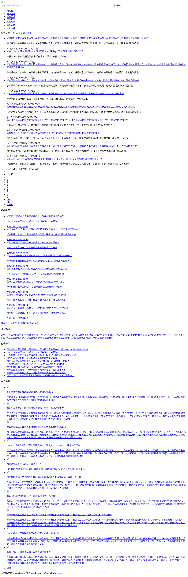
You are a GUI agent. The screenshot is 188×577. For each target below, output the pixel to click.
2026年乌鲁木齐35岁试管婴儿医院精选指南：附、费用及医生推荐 (105, 146)
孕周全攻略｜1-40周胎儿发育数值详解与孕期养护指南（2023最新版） (40, 375)
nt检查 (46, 335)
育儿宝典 (11, 28)
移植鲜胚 (142, 335)
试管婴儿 (11, 16)
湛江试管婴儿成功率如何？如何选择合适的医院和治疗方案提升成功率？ (115, 38)
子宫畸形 (175, 335)
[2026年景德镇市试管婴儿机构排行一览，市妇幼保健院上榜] (37, 93)
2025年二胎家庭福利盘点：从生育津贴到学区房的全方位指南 (36, 372)
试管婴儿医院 (70, 335)
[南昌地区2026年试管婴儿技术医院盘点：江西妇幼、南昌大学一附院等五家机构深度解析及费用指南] (56, 64)
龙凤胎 (129, 335)
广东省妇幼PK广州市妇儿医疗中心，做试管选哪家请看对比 (36, 364)
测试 (9, 568)
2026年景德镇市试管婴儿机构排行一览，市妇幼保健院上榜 (95, 93)
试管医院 (5, 335)
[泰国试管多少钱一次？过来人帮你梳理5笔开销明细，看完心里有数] (40, 80)
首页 (15, 33)
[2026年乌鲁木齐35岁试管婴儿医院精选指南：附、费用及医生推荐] (40, 146)
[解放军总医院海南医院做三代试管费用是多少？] (31, 133)
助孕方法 (11, 13)
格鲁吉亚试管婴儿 (63, 338)
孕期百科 (11, 25)
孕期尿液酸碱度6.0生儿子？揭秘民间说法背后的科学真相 (34, 367)
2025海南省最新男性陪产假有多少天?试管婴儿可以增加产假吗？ (38, 361)
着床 (26, 335)
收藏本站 (48, 573)
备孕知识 (11, 22)
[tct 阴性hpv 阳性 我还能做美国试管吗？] (27, 51)
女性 (159, 335)
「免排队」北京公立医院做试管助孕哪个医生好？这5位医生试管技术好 (41, 355)
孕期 (109, 335)
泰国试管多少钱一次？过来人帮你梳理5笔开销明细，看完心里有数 (106, 80)
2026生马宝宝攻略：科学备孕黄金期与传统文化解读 (32, 358)
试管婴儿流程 (56, 335)
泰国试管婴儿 (92, 338)
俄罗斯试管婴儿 (29, 338)
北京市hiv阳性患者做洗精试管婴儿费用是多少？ (79, 159)
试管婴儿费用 (25, 33)
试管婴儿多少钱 (85, 335)
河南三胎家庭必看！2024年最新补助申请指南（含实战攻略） (36, 370)
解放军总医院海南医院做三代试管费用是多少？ (79, 133)
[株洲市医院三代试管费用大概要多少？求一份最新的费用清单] (38, 120)
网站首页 (11, 11)
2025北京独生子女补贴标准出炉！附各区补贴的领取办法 (34, 352)
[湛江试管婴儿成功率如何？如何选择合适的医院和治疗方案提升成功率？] (43, 38)
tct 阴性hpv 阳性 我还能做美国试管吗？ (66, 51)
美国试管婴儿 (78, 338)
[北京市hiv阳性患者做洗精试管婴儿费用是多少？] (31, 159)
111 (113, 335)
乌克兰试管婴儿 (13, 338)
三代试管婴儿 (100, 335)
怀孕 (41, 335)
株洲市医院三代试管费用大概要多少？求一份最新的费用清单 (98, 120)
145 (8, 202)
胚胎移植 (33, 335)
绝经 (135, 335)
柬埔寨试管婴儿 (45, 338)
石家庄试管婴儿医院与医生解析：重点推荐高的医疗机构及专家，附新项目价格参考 (47, 349)
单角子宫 (166, 335)
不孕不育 (11, 19)
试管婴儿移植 (17, 335)
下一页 (10, 204)
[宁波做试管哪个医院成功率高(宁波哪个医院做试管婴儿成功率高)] (39, 106)
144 (8, 199)
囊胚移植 (109, 338)
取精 (102, 338)
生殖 (123, 335)
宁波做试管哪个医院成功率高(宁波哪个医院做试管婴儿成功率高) (103, 106)
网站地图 (58, 573)
